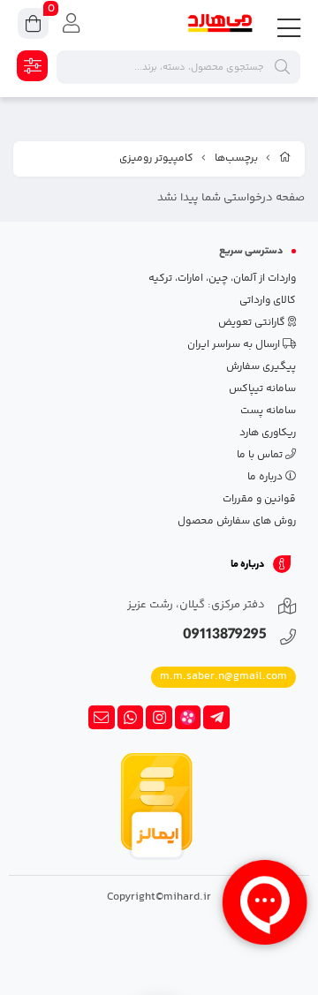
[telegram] (216, 718)
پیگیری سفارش (261, 366)
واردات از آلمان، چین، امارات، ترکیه (222, 278)
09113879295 (225, 636)
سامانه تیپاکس (262, 389)
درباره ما (266, 477)
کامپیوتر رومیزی (156, 158)
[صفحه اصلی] (285, 159)
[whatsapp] (130, 718)
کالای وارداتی (267, 300)
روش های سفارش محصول (237, 521)
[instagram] (159, 718)
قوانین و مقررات (259, 499)
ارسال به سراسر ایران (235, 344)
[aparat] (188, 718)
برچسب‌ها (236, 158)
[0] (33, 26)
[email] (101, 718)
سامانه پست (268, 411)
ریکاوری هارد (267, 433)
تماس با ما (261, 455)
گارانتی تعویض (253, 322)
